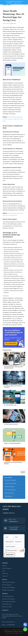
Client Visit (5, 573)
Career (3, 571)
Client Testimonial (6, 568)
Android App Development (10, 483)
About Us (4, 565)
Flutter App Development (10, 489)
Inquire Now (9, 554)
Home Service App (6, 606)
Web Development (6, 585)
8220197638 (9, 3)
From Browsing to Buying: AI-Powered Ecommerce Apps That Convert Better (13, 119)
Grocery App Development (8, 601)
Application (12, 23)
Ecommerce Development (8, 587)
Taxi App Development (8, 596)
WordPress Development (8, 590)
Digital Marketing (8, 496)
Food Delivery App (7, 604)
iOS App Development (9, 486)
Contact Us (5, 576)
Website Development (9, 493)
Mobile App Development (10, 480)
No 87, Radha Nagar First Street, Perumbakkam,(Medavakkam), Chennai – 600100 (12, 616)
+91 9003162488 (11, 1)
